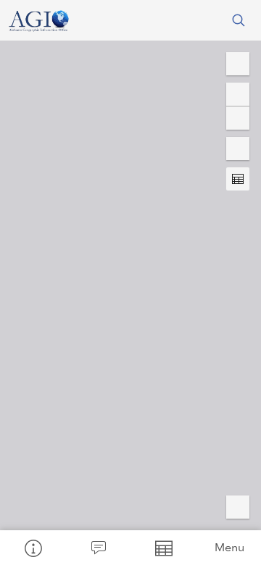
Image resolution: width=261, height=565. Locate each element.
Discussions (97, 547)
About (32, 547)
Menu (229, 547)
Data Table (163, 547)
